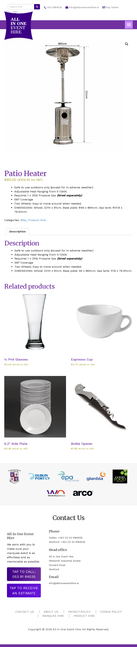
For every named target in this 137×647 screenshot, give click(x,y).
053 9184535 (54, 7)
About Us (51, 611)
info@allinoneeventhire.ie (84, 7)
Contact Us (24, 611)
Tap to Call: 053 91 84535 (24, 574)
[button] (126, 44)
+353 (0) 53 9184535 (70, 537)
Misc (23, 220)
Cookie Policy (111, 611)
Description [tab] (17, 231)
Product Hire (37, 220)
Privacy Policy (79, 611)
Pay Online (112, 7)
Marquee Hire (53, 615)
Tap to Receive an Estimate (24, 590)
